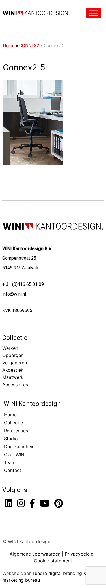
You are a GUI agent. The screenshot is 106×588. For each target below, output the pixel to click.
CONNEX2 (29, 45)
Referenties (16, 430)
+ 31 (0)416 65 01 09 (23, 284)
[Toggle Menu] (93, 13)
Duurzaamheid (19, 446)
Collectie (14, 337)
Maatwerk (12, 377)
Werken (10, 348)
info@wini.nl (14, 294)
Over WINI (14, 454)
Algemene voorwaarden (35, 554)
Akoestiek (12, 370)
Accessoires (15, 384)
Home (9, 45)
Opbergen (12, 355)
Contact (12, 470)
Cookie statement (53, 561)
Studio (11, 438)
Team (10, 462)
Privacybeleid (79, 554)
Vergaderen (14, 362)
